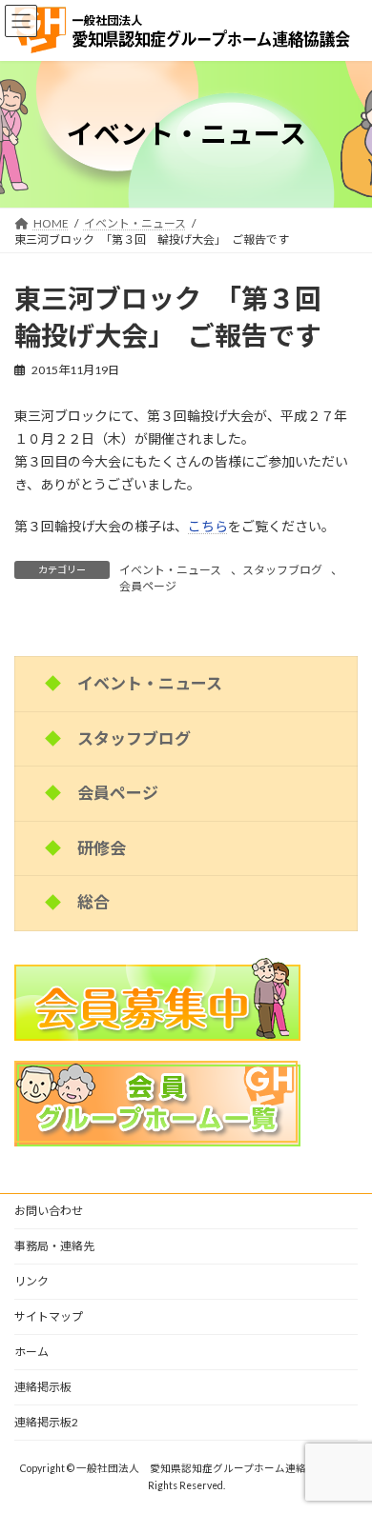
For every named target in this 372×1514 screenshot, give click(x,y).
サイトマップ (48, 1316)
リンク (31, 1281)
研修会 (101, 848)
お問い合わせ (48, 1211)
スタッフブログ (282, 570)
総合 (93, 902)
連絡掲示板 (43, 1387)
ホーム (31, 1352)
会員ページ (147, 586)
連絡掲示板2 (46, 1422)
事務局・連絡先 (54, 1246)
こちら (208, 526)
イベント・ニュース (170, 570)
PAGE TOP (344, 1448)
